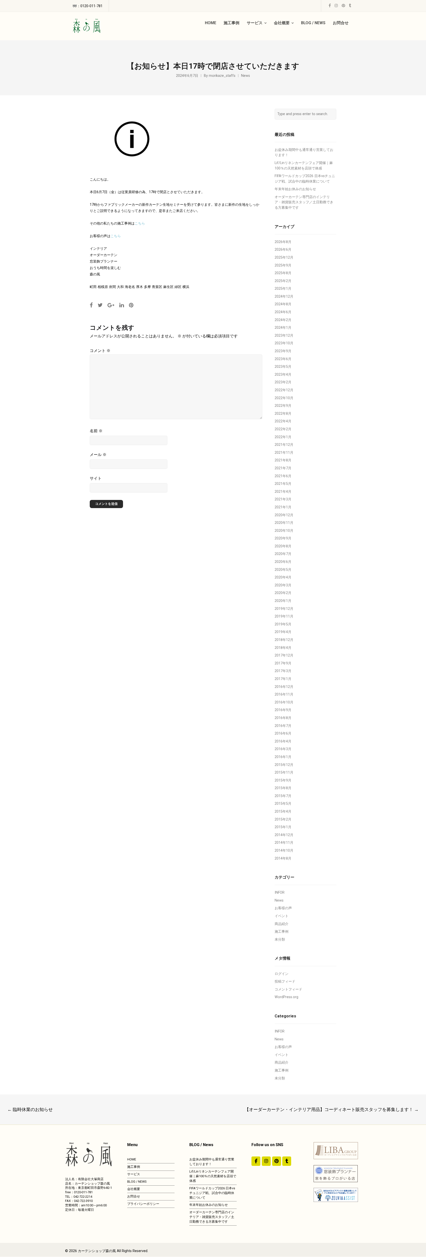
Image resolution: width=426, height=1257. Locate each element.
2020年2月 (283, 593)
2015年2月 (283, 819)
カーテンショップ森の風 (97, 1251)
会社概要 (133, 1189)
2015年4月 (283, 811)
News (245, 76)
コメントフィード (288, 989)
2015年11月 (284, 772)
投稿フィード (285, 981)
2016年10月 (284, 702)
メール (98, 454)
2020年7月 (283, 554)
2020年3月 (283, 585)
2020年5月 (283, 570)
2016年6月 (283, 733)
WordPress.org (286, 997)
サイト (96, 478)
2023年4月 (283, 374)
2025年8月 (283, 273)
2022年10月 (284, 398)
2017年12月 (284, 655)
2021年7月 (283, 468)
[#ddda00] (255, 1161)
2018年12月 (284, 640)
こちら (140, 223)
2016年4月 (283, 741)
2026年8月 (283, 242)
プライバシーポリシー (143, 1204)
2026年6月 (283, 249)
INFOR (279, 892)
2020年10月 (284, 531)
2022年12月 (284, 390)
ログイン (281, 974)
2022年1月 (283, 437)
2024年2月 (283, 320)
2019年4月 (283, 632)
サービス (133, 1174)
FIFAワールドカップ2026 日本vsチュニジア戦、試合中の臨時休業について (212, 1192)
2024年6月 (283, 312)
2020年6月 (283, 562)
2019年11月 (284, 616)
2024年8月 (283, 304)
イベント (281, 916)
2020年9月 (283, 538)
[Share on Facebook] (91, 305)
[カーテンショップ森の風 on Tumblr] (286, 1161)
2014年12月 (284, 835)
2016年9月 (283, 710)
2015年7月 (283, 796)
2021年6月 (283, 476)
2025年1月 (283, 289)
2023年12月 (284, 335)
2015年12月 (284, 765)
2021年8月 (283, 460)
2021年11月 (284, 453)
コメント (100, 350)
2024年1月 (283, 328)
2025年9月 (283, 265)
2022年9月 (283, 406)
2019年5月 (283, 624)
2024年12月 (284, 296)
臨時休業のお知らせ (30, 1109)
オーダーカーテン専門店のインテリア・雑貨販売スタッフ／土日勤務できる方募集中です (304, 202)
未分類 (280, 939)
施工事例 (281, 931)
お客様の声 (283, 908)
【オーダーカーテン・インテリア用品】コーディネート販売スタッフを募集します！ (332, 1109)
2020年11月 (284, 523)
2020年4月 (283, 577)
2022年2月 (283, 429)
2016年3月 (283, 749)
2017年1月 (283, 679)
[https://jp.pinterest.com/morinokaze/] (276, 1161)
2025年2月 (283, 281)
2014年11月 (284, 843)
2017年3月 (283, 671)
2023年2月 (283, 382)
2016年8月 (283, 718)
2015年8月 (283, 788)
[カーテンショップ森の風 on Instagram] (266, 1161)
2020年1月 (283, 601)
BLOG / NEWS (136, 1181)
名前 (96, 431)
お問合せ (133, 1196)
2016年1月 (283, 757)
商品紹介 (281, 924)
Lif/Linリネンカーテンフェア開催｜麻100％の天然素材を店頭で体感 (212, 1176)
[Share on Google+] (110, 305)
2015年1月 (283, 827)
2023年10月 (284, 343)
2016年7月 (283, 726)
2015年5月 (283, 804)
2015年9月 (283, 780)
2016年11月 (284, 694)
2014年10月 (284, 850)
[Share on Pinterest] (131, 305)
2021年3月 (283, 499)
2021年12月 (284, 445)
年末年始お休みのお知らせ (295, 189)
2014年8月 (283, 858)
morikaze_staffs (222, 76)
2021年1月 (283, 507)
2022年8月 (283, 414)
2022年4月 (283, 421)
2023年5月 (283, 367)
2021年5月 (283, 484)
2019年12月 (284, 609)
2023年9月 (283, 351)
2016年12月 (284, 687)
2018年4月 (283, 648)
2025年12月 (284, 257)
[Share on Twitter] (100, 305)
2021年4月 (283, 492)
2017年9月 (283, 663)
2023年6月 (283, 359)
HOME (131, 1159)
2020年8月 (283, 546)
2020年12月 (284, 515)
